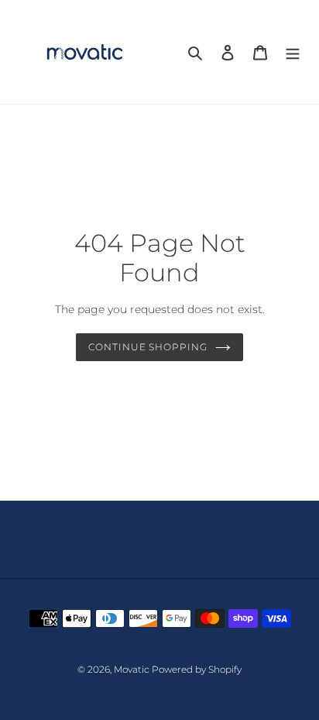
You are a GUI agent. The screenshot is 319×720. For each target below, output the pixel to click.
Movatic (133, 669)
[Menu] (292, 52)
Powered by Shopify (197, 669)
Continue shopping (148, 347)
